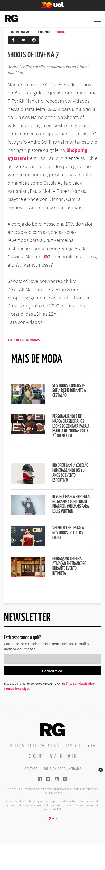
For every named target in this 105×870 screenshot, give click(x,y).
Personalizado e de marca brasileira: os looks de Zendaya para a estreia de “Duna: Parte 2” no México (70, 426)
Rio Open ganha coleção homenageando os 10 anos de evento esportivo (70, 473)
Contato (30, 769)
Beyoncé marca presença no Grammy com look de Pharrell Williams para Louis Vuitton (71, 504)
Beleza (17, 745)
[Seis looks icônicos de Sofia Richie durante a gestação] (28, 402)
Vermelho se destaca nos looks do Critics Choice (68, 533)
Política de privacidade (62, 769)
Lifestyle (71, 745)
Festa (51, 756)
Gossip (35, 756)
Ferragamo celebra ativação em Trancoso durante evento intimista (69, 566)
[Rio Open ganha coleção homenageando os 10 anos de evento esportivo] (28, 482)
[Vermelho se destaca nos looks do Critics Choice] (28, 544)
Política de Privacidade (77, 683)
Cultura (36, 745)
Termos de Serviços (17, 689)
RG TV (89, 745)
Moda (61, 32)
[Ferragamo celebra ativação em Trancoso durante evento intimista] (28, 575)
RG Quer (68, 756)
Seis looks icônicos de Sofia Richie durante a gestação (69, 391)
